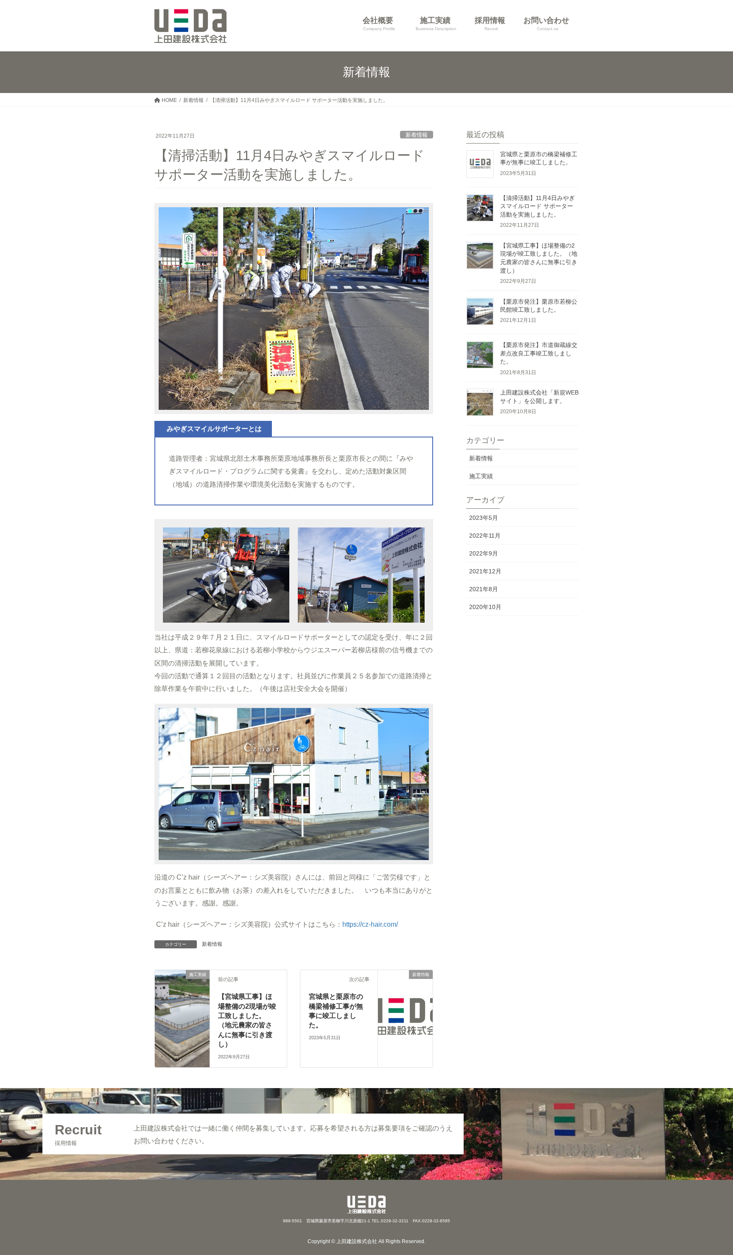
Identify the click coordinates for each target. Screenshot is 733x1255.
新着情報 (417, 135)
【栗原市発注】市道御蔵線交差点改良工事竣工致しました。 (538, 353)
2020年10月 (485, 607)
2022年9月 (483, 553)
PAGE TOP (709, 1210)
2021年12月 (485, 571)
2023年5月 (483, 517)
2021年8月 (483, 589)
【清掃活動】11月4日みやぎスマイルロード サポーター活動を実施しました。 (537, 206)
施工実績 (481, 476)
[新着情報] (405, 994)
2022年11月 (485, 535)
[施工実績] (182, 985)
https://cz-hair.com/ (370, 924)
